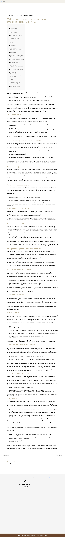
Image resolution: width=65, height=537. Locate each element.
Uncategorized (17, 12)
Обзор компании (13, 65)
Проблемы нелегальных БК (15, 43)
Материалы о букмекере (15, 86)
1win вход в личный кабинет (47, 147)
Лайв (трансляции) (13, 32)
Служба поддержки (14, 80)
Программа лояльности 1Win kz (16, 36)
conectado (17, 463)
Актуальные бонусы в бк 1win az (16, 49)
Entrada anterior (5, 455)
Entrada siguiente (59, 455)
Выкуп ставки (12, 51)
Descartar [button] (45, 535)
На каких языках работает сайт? (16, 85)
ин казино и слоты (13, 52)
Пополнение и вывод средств (15, 34)
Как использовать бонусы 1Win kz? (16, 55)
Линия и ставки (13, 45)
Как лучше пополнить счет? (15, 87)
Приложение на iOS (13, 28)
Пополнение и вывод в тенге (15, 53)
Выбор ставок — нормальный (16, 35)
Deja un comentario (10, 12)
